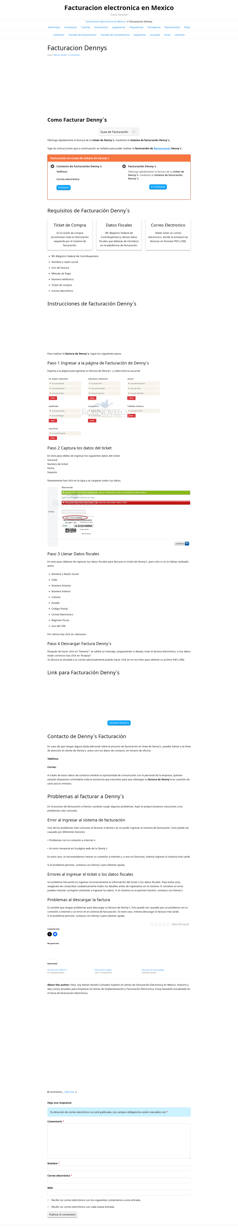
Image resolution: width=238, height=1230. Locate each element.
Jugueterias (118, 27)
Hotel (167, 34)
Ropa (187, 27)
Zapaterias (140, 34)
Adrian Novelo (60, 55)
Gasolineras (101, 27)
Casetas (85, 27)
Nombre (53, 1163)
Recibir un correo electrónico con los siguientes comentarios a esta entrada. (96, 1200)
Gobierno (58, 34)
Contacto (63, 187)
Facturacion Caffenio (56, 970)
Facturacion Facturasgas (153, 970)
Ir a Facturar (158, 186)
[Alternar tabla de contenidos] (133, 131)
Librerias (180, 34)
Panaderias (154, 27)
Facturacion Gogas (103, 970)
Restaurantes (172, 27)
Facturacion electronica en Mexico (119, 7)
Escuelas (155, 34)
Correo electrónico (59, 1175)
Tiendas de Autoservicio (82, 34)
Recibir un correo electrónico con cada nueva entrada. (83, 1206)
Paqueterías (137, 27)
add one (69, 1091)
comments (74, 55)
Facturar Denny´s (119, 722)
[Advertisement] (119, 88)
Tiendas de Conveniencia (115, 34)
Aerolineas (54, 27)
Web (50, 1187)
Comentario (55, 1121)
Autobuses (70, 27)
